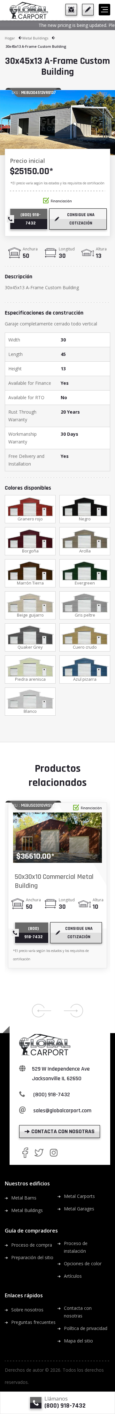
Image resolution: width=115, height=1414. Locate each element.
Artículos (73, 1276)
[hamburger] (104, 9)
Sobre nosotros (27, 1310)
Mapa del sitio (78, 1341)
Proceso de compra (31, 1245)
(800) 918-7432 (51, 1094)
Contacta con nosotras (78, 1312)
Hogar (10, 38)
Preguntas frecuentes (33, 1322)
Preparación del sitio (32, 1257)
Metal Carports (79, 1196)
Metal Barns (23, 1198)
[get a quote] (88, 9)
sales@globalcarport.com (62, 1110)
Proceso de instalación (76, 1247)
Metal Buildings (35, 38)
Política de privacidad (85, 1328)
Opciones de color (83, 1263)
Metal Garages (79, 1209)
